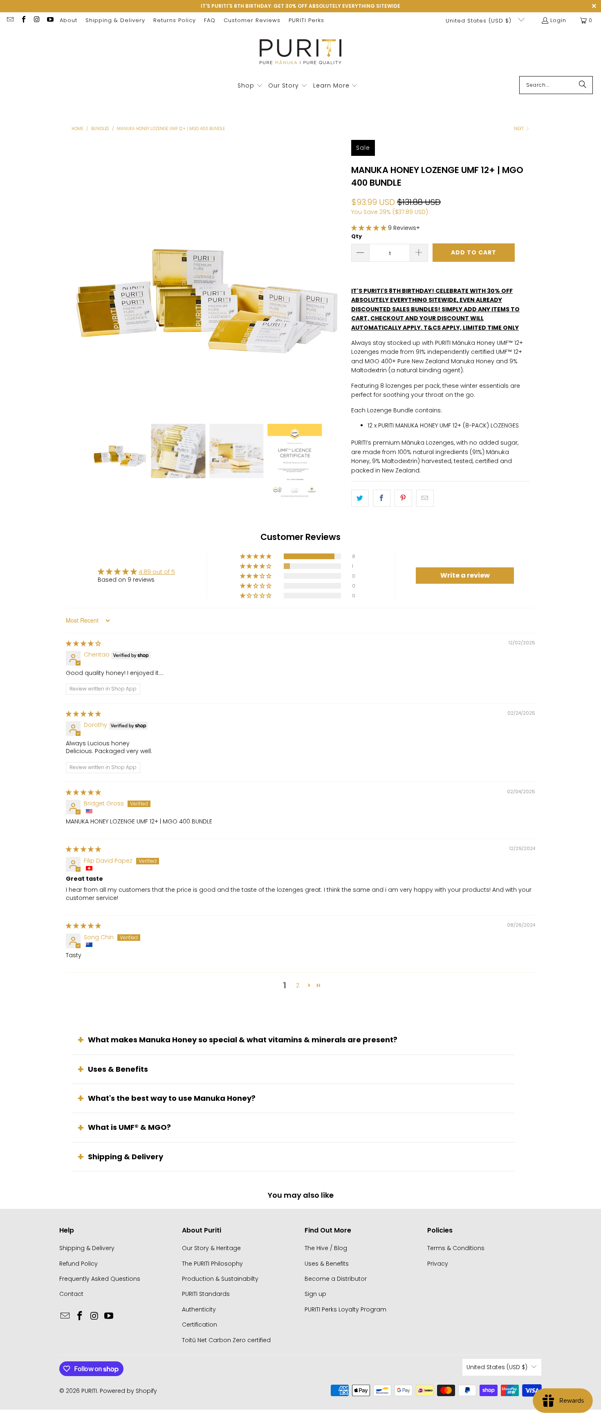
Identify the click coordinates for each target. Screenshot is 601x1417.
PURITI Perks (306, 20)
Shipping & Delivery (115, 20)
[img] (83, 643)
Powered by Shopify (128, 1391)
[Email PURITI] (9, 20)
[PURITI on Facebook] (23, 20)
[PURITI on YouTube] (49, 20)
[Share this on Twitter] (360, 498)
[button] (250, 86)
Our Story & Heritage (211, 1248)
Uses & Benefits (118, 1069)
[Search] (582, 85)
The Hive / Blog (326, 1248)
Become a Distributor (336, 1279)
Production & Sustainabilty (220, 1279)
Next (519, 129)
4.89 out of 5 (157, 572)
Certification (199, 1324)
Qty (356, 236)
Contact (71, 1294)
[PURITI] (301, 54)
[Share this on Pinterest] (403, 498)
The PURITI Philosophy (212, 1264)
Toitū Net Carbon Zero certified (226, 1340)
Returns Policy (174, 20)
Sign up (315, 1294)
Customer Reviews (252, 20)
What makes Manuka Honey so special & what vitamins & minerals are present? (242, 1040)
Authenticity (199, 1309)
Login (558, 20)
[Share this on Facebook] (381, 498)
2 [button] (297, 985)
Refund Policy (78, 1264)
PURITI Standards (206, 1294)
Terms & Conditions (455, 1248)
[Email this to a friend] (425, 498)
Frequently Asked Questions (99, 1279)
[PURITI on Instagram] (36, 20)
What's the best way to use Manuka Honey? (172, 1098)
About (68, 20)
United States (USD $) (480, 21)
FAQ (209, 20)
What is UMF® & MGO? (129, 1127)
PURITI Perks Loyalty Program (345, 1309)
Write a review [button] (465, 575)
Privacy (437, 1264)
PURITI (89, 1391)
